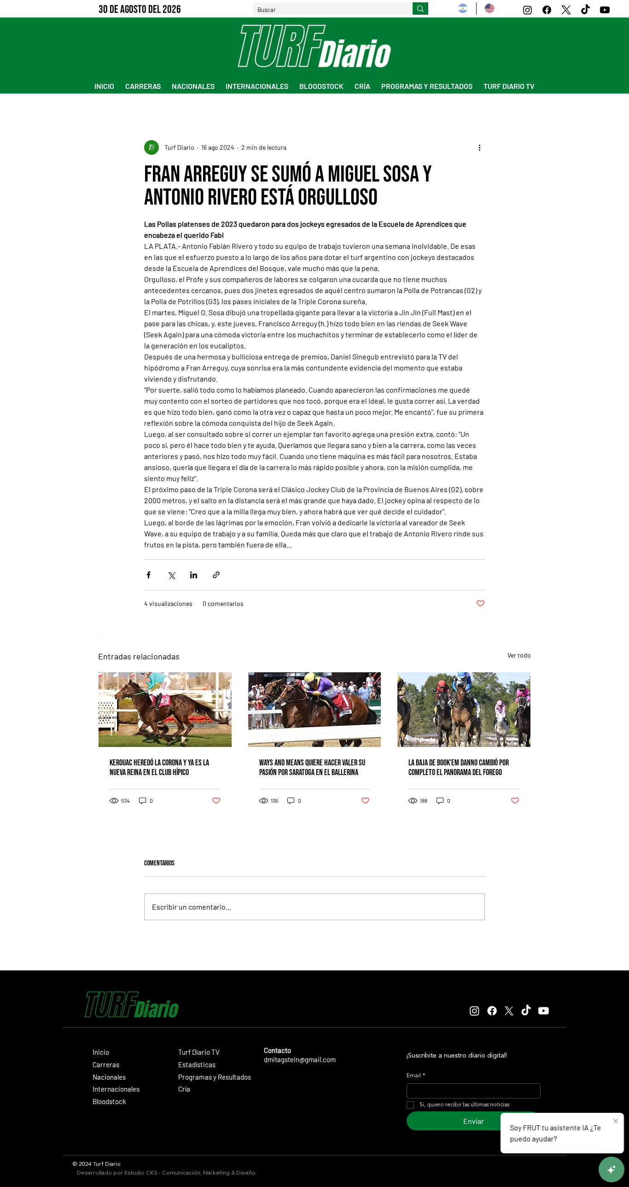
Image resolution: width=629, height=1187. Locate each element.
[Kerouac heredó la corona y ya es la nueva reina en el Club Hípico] (165, 709)
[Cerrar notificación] (615, 1121)
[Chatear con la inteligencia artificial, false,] (611, 1169)
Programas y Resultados (214, 1077)
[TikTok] (585, 10)
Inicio (101, 1052)
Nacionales (109, 1077)
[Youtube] (605, 10)
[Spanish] (463, 8)
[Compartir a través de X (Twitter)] (171, 574)
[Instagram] (527, 10)
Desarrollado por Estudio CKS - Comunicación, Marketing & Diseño (166, 1172)
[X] (566, 10)
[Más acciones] (479, 147)
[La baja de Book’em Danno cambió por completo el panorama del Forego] (463, 709)
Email (416, 1076)
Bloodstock (109, 1101)
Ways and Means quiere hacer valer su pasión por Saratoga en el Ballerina (312, 767)
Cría (184, 1089)
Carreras (106, 1064)
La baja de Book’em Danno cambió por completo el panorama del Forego (458, 767)
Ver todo (519, 655)
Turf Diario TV (199, 1052)
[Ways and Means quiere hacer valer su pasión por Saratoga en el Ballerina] (314, 709)
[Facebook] (547, 10)
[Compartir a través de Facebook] (148, 574)
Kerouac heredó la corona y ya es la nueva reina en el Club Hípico (159, 767)
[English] (489, 8)
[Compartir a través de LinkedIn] (193, 574)
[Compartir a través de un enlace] (216, 574)
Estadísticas (196, 1064)
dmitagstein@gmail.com (300, 1059)
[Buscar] (420, 8)
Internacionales (116, 1089)
